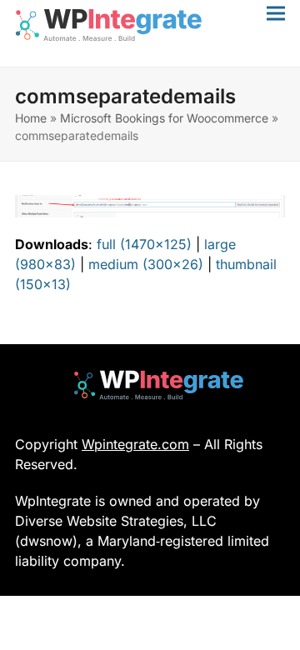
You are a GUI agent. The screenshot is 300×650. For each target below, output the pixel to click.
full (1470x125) (144, 244)
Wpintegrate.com (135, 444)
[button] (276, 13)
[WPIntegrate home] (150, 385)
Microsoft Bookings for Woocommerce (164, 118)
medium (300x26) (145, 264)
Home (31, 118)
